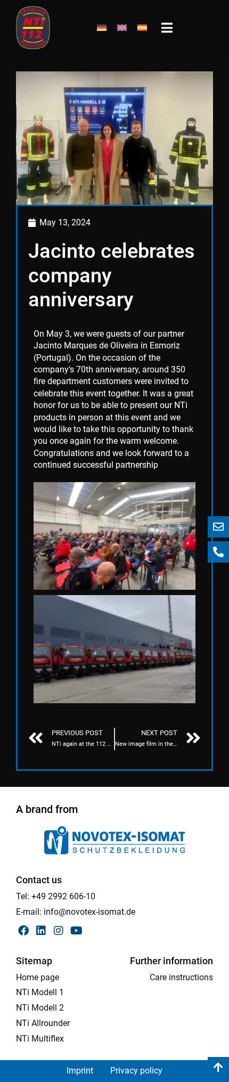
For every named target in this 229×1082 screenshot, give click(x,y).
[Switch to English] (122, 27)
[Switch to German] (102, 27)
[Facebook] (23, 930)
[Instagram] (58, 930)
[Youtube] (76, 930)
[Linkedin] (41, 930)
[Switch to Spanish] (142, 27)
